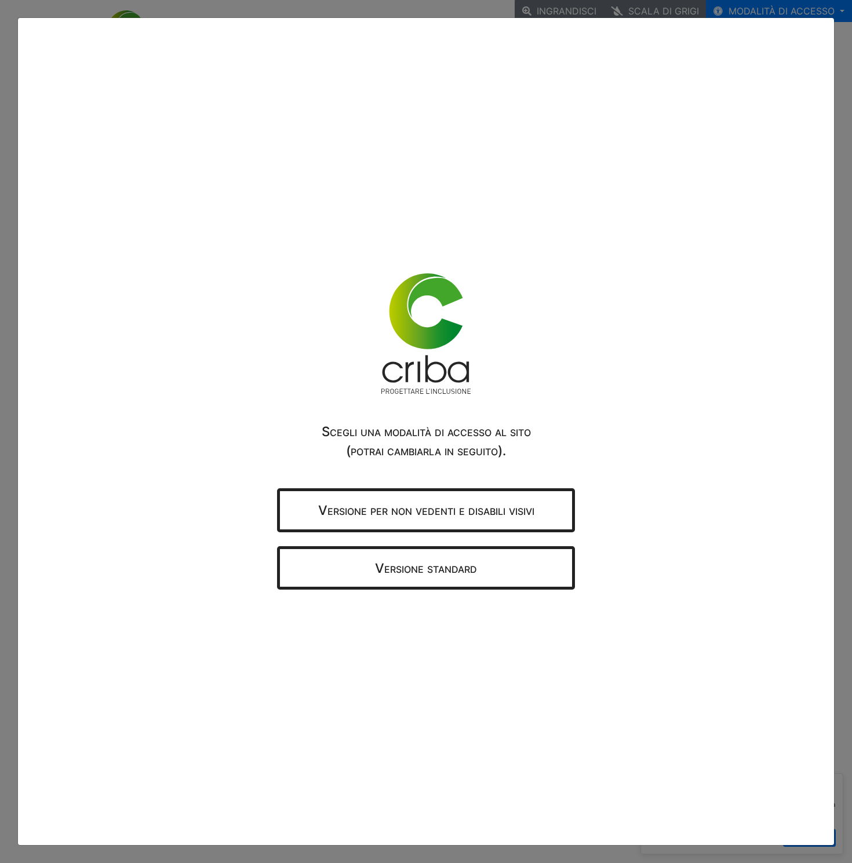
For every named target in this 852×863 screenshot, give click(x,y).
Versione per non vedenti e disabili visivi (426, 510)
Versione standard (426, 568)
